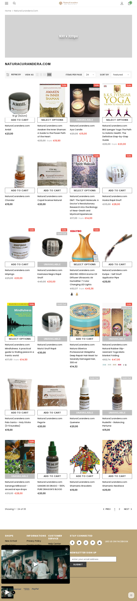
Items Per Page (74, 74)
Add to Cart (19, 120)
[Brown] (115, 365)
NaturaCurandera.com (26, 10)
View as (29, 74)
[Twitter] (79, 542)
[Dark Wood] (72, 294)
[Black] (109, 365)
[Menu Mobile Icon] (6, 3)
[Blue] (120, 365)
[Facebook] (72, 542)
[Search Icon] (14, 3)
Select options (52, 120)
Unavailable (84, 120)
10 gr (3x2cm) (19, 115)
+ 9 (124, 365)
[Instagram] (85, 542)
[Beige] (104, 365)
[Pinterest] (92, 542)
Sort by (104, 74)
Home (8, 10)
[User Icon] (122, 3)
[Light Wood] (77, 294)
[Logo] (68, 3)
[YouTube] (99, 542)
